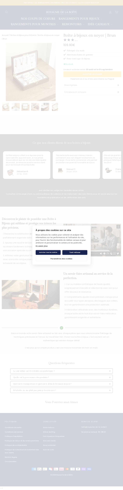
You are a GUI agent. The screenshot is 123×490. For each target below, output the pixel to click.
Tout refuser (74, 252)
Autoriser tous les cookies (48, 252)
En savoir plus (42, 246)
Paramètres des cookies (61, 259)
